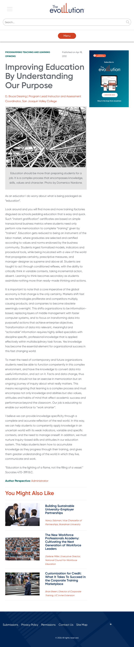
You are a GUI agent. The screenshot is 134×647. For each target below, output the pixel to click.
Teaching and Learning (36, 52)
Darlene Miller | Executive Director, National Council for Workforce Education (62, 560)
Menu (67, 35)
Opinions (10, 56)
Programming (13, 52)
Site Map (81, 624)
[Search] (127, 22)
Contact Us (66, 624)
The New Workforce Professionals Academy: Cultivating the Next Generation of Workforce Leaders (63, 542)
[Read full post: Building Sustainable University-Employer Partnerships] (22, 515)
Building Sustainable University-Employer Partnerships (59, 509)
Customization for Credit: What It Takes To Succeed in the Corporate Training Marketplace (65, 578)
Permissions (48, 624)
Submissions (10, 624)
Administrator (39, 480)
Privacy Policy (29, 624)
